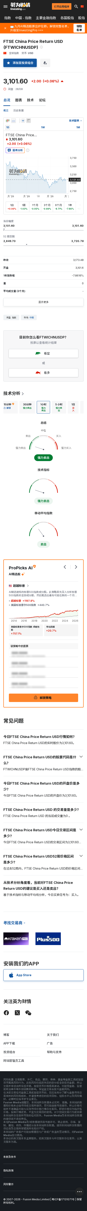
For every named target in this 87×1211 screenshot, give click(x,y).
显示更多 (43, 302)
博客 (6, 1034)
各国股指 (67, 18)
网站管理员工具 (13, 1060)
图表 (18, 100)
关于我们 (53, 1034)
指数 (7, 18)
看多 (47, 372)
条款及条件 (9, 1156)
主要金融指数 (46, 18)
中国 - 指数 (23, 18)
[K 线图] (7, 120)
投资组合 (9, 1052)
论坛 (42, 100)
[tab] (9, 407)
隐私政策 (8, 1170)
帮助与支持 (54, 1052)
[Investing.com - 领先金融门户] (20, 7)
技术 (30, 100)
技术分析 (11, 393)
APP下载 (9, 1043)
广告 (50, 1043)
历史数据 (19, 110)
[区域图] (13, 120)
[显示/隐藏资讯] (28, 120)
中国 (32, 317)
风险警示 (8, 1184)
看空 (47, 353)
